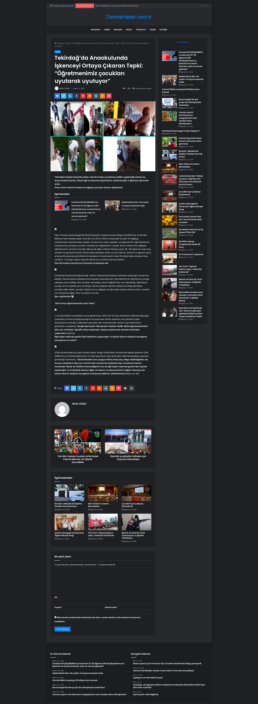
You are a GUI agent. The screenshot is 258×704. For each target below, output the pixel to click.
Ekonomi (118, 30)
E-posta (59, 607)
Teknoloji (141, 30)
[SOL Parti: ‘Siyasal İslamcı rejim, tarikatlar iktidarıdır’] (103, 522)
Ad (56, 597)
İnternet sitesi (111, 607)
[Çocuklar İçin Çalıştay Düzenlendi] (136, 492)
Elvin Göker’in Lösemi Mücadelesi (98, 505)
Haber (107, 30)
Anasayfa (95, 30)
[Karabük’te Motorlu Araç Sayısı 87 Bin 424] (169, 233)
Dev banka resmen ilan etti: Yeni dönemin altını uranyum (190, 219)
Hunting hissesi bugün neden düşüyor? (181, 131)
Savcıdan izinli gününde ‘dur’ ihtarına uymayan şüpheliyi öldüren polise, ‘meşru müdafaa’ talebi (191, 312)
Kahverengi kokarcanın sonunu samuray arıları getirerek (190, 141)
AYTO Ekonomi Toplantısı (191, 254)
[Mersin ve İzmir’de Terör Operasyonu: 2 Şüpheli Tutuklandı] (136, 522)
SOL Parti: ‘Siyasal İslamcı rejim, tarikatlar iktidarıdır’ (101, 534)
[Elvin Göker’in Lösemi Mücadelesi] (103, 492)
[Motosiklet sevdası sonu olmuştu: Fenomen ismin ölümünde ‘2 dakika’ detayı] (169, 296)
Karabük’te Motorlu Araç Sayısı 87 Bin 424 (191, 231)
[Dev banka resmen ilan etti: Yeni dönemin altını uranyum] (169, 220)
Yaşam (153, 30)
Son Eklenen (183, 42)
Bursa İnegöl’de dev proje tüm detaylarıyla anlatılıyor (190, 102)
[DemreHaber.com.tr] (129, 17)
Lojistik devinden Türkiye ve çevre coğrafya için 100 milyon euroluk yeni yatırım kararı (191, 180)
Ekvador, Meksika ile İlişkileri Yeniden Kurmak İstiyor (68, 505)
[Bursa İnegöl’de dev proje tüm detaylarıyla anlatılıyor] (169, 103)
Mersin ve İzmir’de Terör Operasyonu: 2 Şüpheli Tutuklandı (133, 535)
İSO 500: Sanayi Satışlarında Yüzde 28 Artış (189, 244)
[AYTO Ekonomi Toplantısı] (169, 258)
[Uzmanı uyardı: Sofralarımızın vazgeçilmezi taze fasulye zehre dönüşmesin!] (169, 116)
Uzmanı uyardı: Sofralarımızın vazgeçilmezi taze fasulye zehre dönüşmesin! (126, 6)
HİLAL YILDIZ (64, 88)
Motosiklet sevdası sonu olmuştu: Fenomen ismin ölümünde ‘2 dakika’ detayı (191, 296)
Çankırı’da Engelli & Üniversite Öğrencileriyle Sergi (69, 534)
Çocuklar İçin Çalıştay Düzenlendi (132, 505)
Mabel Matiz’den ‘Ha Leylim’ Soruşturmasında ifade (191, 79)
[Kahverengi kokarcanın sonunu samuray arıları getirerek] (169, 142)
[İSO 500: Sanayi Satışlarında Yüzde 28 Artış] (169, 245)
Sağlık (129, 30)
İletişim (163, 30)
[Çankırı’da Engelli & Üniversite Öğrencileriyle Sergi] (69, 522)
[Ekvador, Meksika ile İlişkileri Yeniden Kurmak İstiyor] (69, 492)
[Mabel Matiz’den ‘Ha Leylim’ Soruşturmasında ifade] (112, 205)
